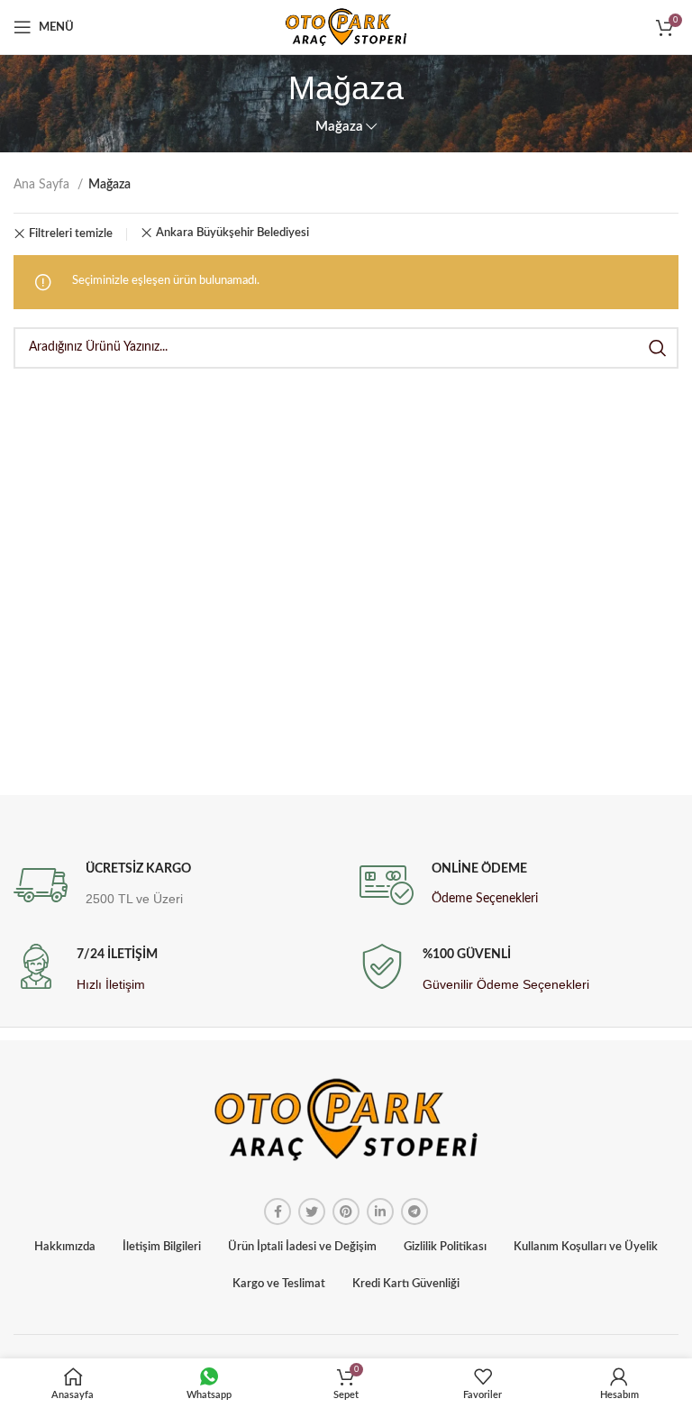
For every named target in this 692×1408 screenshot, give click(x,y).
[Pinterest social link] (346, 1211)
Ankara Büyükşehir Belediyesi (232, 233)
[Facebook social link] (277, 1211)
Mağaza (339, 126)
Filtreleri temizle (71, 234)
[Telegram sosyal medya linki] (414, 1211)
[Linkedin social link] (380, 1211)
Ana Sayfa (43, 184)
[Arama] (657, 348)
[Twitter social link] (311, 1211)
